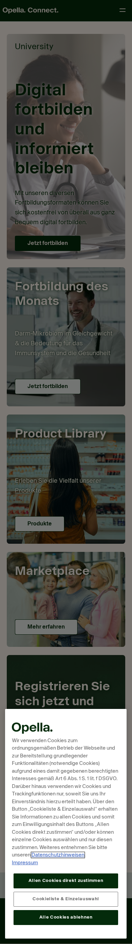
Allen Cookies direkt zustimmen (66, 881)
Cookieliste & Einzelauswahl (65, 899)
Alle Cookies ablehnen (66, 917)
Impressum (25, 862)
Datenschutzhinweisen (57, 855)
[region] (66, 824)
